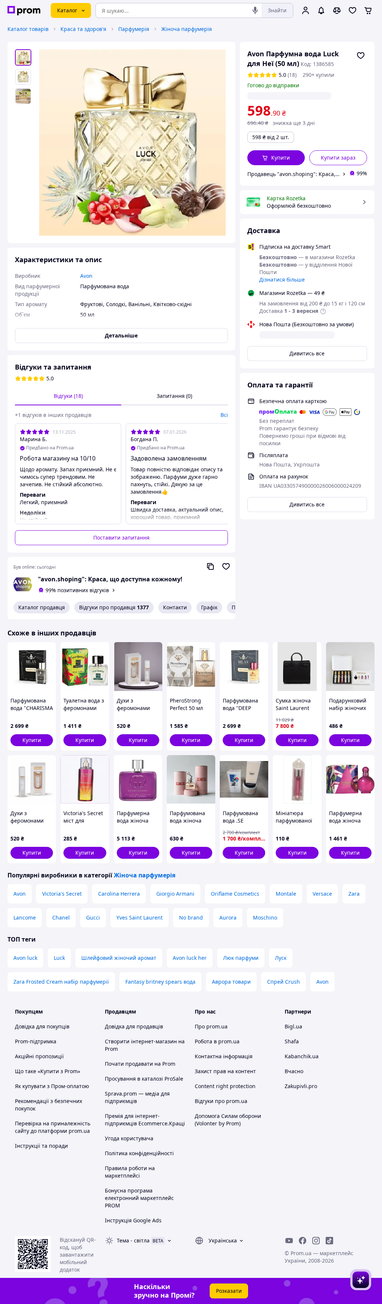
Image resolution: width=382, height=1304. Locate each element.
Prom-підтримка (35, 1041)
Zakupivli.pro (301, 1086)
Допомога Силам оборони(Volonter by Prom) (228, 1119)
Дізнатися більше (282, 279)
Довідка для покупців (42, 1026)
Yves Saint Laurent (139, 917)
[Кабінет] (305, 10)
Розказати (229, 1290)
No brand (191, 917)
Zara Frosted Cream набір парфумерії (61, 981)
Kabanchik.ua (302, 1056)
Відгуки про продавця (114, 607)
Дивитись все (307, 353)
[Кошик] (368, 10)
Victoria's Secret (62, 893)
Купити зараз (338, 157)
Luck (59, 957)
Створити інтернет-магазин (141, 1041)
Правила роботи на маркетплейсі (130, 1172)
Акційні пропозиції (39, 1056)
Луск (280, 957)
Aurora (228, 917)
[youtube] (289, 1240)
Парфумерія (133, 28)
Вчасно (294, 1071)
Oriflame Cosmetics (235, 893)
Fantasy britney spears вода (160, 981)
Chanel (61, 917)
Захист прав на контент (225, 1071)
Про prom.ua (211, 1026)
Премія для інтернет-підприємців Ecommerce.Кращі (145, 1119)
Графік (209, 607)
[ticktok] (329, 1240)
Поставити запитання (121, 537)
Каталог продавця (41, 607)
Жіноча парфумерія (186, 28)
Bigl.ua (293, 1026)
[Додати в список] (360, 55)
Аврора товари (231, 981)
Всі (224, 414)
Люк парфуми (241, 957)
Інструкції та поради (41, 1145)
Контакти (175, 607)
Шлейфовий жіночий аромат (118, 957)
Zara (354, 893)
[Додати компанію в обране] (226, 566)
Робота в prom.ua (217, 1041)
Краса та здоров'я (83, 28)
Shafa (292, 1041)
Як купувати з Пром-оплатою (52, 1086)
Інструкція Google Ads (133, 1220)
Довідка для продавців (134, 1026)
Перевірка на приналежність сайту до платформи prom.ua (52, 1127)
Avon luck (25, 957)
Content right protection (225, 1086)
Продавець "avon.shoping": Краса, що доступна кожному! (293, 173)
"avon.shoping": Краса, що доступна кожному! (110, 579)
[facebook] (302, 1240)
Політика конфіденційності (139, 1153)
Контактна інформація (224, 1056)
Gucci (93, 917)
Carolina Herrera (119, 893)
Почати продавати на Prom (140, 1063)
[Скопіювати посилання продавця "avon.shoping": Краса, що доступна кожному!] (210, 566)
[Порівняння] (337, 10)
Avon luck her (190, 957)
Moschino (265, 917)
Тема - (133, 1240)
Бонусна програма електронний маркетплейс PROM (139, 1198)
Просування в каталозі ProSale (144, 1078)
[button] (276, 157)
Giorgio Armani (175, 893)
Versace (322, 893)
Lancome (24, 917)
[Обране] (352, 10)
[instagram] (315, 1240)
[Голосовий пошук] (255, 10)
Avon (19, 893)
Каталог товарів (27, 28)
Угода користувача (129, 1138)
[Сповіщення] (321, 10)
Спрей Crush (283, 981)
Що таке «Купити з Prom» (47, 1071)
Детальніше (121, 335)
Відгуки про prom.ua (221, 1101)
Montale (286, 893)
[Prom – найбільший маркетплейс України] (23, 10)
